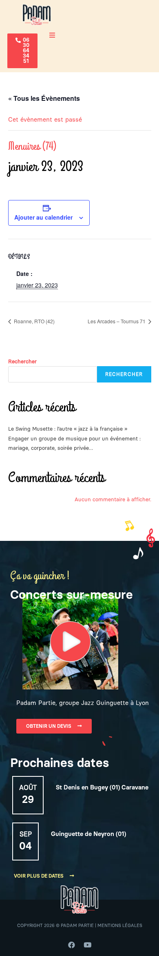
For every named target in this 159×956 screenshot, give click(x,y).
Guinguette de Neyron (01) (88, 834)
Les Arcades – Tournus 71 (117, 321)
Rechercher (22, 361)
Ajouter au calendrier (43, 217)
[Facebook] (72, 945)
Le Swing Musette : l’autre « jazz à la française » (67, 429)
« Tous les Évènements (44, 98)
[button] (22, 50)
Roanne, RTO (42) (34, 321)
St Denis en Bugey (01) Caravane (102, 788)
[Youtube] (88, 945)
